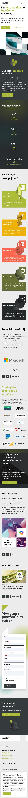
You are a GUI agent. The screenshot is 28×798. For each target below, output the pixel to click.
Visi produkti (15, 555)
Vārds (5, 636)
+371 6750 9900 (6, 753)
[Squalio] (5, 3)
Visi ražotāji (15, 376)
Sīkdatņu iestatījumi (21, 789)
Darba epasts (7, 647)
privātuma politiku (10, 680)
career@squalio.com (7, 758)
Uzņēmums (7, 664)
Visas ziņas (15, 596)
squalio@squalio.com (7, 755)
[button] (6, 655)
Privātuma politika (5, 789)
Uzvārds (6, 641)
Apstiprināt (6, 793)
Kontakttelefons (8, 652)
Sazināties (10, 686)
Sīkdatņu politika (12, 789)
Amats (5, 658)
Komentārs (7, 669)
